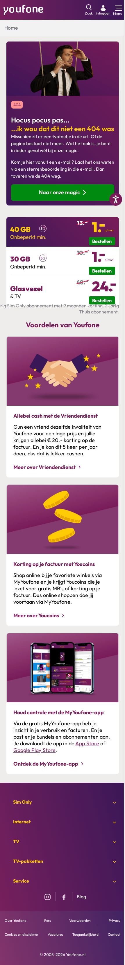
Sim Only (22, 802)
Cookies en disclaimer (21, 934)
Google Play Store (34, 750)
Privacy (114, 920)
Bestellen (102, 241)
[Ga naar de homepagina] (23, 9)
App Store (87, 743)
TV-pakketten (28, 861)
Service (21, 881)
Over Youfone (15, 920)
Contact (114, 934)
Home (11, 27)
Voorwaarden (80, 920)
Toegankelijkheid (85, 934)
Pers (47, 920)
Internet (22, 822)
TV (16, 841)
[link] (103, 10)
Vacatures (55, 934)
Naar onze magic (59, 192)
